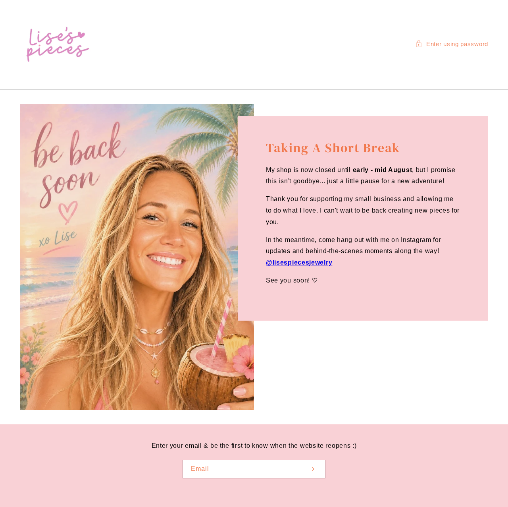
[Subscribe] (311, 469)
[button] (451, 44)
